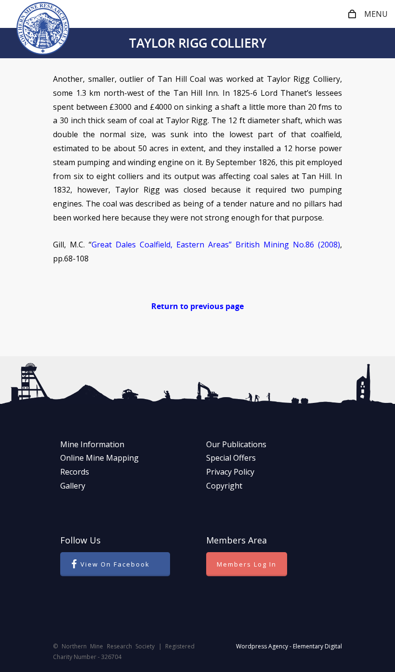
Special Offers (231, 457)
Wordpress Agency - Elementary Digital (289, 646)
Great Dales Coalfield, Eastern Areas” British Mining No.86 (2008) (216, 244)
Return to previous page (197, 306)
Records (74, 471)
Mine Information (92, 444)
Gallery (72, 485)
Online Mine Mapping (99, 457)
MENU (376, 14)
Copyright (224, 485)
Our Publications (236, 444)
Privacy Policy (230, 471)
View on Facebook (115, 564)
